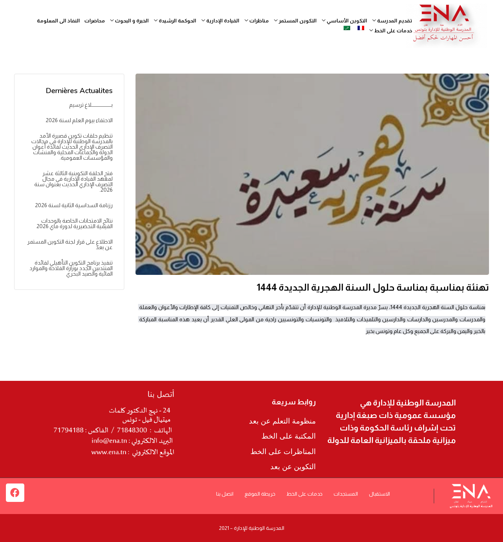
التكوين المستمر (297, 21)
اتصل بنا (224, 494)
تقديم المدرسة (394, 21)
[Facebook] (15, 492)
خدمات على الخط (304, 494)
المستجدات (346, 494)
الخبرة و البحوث (131, 21)
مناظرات (258, 21)
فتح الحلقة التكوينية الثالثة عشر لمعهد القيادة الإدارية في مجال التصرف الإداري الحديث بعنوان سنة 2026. (73, 181)
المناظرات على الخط (283, 451)
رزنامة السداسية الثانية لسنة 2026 (74, 205)
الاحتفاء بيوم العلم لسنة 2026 (79, 120)
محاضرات (94, 21)
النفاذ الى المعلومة (58, 21)
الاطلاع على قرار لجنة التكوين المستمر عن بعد (70, 244)
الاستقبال (379, 494)
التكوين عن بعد (293, 467)
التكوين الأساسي (346, 21)
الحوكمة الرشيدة (177, 21)
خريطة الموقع (260, 494)
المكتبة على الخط (288, 436)
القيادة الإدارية (222, 21)
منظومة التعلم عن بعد (282, 421)
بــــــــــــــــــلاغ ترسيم (91, 104)
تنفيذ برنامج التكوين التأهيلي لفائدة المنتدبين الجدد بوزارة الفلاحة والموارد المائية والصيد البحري (71, 268)
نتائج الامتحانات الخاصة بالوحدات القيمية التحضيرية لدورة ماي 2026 (74, 223)
